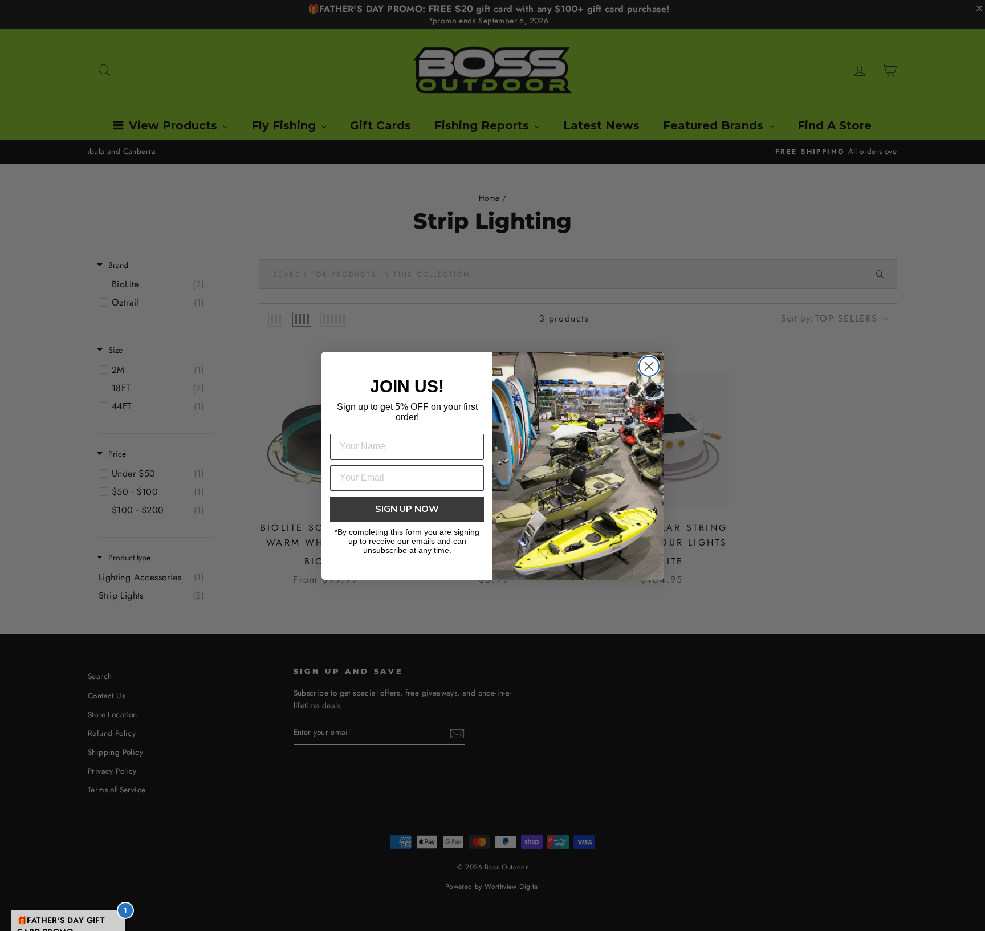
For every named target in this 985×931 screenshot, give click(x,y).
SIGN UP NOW (407, 509)
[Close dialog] (649, 366)
